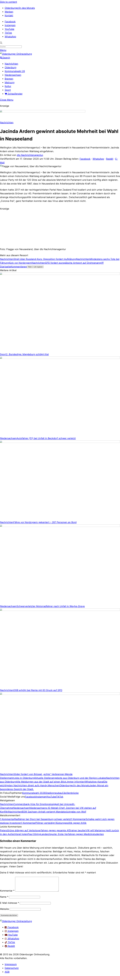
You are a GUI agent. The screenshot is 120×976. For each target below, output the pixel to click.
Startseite (5, 266)
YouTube (9, 29)
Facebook (10, 21)
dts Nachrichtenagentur (30, 155)
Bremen (9, 78)
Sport (8, 90)
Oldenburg (10, 67)
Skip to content (8, 1)
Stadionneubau (53, 793)
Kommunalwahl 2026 (33, 793)
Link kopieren (38, 267)
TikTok (8, 32)
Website (4, 909)
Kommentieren (19, 266)
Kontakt (9, 15)
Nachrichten (11, 63)
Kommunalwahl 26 (15, 71)
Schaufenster (14, 93)
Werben (9, 11)
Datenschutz (12, 968)
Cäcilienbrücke (70, 793)
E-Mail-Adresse (9, 903)
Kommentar (7, 890)
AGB (7, 971)
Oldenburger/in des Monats (20, 8)
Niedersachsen (13, 75)
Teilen (30, 267)
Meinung (9, 82)
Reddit (109, 158)
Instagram (10, 25)
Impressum (11, 964)
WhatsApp (10, 36)
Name (4, 896)
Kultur (8, 86)
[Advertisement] (60, 228)
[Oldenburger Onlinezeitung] (16, 921)
